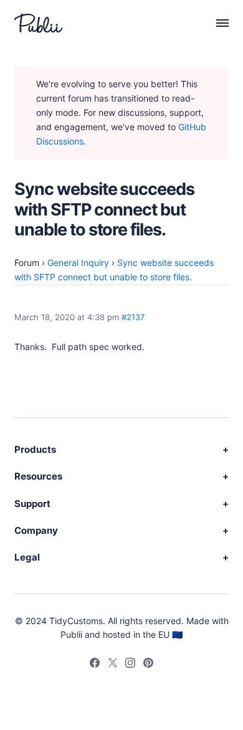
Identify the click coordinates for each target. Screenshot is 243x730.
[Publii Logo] (38, 23)
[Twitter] (113, 664)
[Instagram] (130, 664)
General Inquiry (78, 262)
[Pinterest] (148, 664)
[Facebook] (95, 664)
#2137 (133, 317)
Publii (71, 634)
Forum (26, 262)
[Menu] (215, 23)
